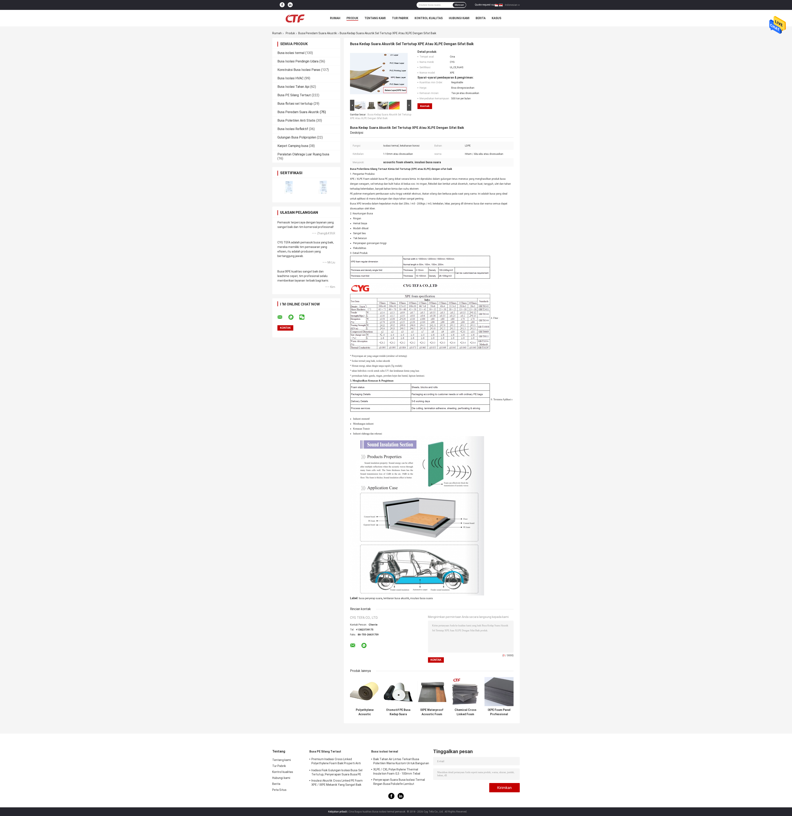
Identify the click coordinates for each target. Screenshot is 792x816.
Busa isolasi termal (290, 53)
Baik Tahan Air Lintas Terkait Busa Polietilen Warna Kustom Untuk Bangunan (401, 761)
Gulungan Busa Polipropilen (296, 137)
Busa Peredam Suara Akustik (317, 33)
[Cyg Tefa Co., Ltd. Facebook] (282, 5)
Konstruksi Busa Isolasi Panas (298, 70)
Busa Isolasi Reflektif (292, 129)
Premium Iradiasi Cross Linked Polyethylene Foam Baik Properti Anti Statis (336, 761)
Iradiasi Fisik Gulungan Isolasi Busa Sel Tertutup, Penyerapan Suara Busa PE (336, 772)
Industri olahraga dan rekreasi (367, 433)
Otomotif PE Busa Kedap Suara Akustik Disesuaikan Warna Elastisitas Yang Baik (398, 712)
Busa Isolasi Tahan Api (293, 87)
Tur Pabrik (400, 18)
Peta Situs (279, 789)
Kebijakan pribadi (337, 811)
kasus (496, 18)
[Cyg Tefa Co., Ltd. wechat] (304, 317)
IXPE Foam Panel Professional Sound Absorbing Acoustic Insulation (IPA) (499, 712)
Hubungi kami (459, 18)
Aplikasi (507, 399)
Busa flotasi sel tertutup (295, 104)
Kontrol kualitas (429, 18)
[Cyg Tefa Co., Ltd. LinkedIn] (290, 5)
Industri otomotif (361, 418)
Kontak (424, 106)
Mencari (459, 5)
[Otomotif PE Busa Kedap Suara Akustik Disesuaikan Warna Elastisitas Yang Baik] (398, 691)
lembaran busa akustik (396, 598)
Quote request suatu (486, 4)
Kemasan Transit (361, 428)
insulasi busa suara (421, 598)
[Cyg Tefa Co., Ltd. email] (282, 317)
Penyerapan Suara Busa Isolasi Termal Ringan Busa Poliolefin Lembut (399, 781)
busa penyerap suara (370, 598)
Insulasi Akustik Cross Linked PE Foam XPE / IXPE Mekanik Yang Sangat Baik (337, 782)
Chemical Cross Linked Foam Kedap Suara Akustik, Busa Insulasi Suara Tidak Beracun (465, 712)
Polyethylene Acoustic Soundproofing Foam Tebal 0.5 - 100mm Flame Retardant (364, 712)
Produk (352, 18)
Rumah (335, 18)
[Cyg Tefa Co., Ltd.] (295, 18)
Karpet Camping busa (292, 146)
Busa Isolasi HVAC (290, 78)
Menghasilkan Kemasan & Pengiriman (373, 380)
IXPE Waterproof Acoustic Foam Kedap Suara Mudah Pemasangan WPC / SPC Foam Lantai (431, 712)
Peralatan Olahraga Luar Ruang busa (303, 154)
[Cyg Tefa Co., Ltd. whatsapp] (293, 317)
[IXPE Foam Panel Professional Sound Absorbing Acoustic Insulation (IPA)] (499, 691)
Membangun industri (363, 423)
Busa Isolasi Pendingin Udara (297, 61)
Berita (481, 18)
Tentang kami (375, 18)
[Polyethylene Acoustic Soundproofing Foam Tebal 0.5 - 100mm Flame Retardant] (364, 691)
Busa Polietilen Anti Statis (296, 120)
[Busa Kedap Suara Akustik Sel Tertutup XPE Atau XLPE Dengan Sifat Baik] (379, 74)
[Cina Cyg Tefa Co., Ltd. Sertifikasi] (289, 187)
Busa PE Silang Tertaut (294, 95)
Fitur (495, 318)
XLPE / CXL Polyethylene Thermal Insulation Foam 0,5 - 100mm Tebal (396, 771)
